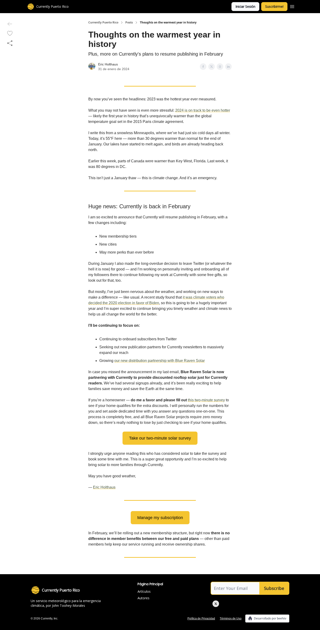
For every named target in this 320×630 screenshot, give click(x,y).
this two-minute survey (206, 400)
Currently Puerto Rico (103, 22)
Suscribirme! (274, 6)
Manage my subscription (160, 517)
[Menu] (292, 5)
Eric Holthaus (108, 64)
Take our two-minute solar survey (160, 438)
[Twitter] (216, 604)
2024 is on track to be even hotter (202, 110)
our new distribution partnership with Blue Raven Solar (159, 361)
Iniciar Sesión (245, 6)
